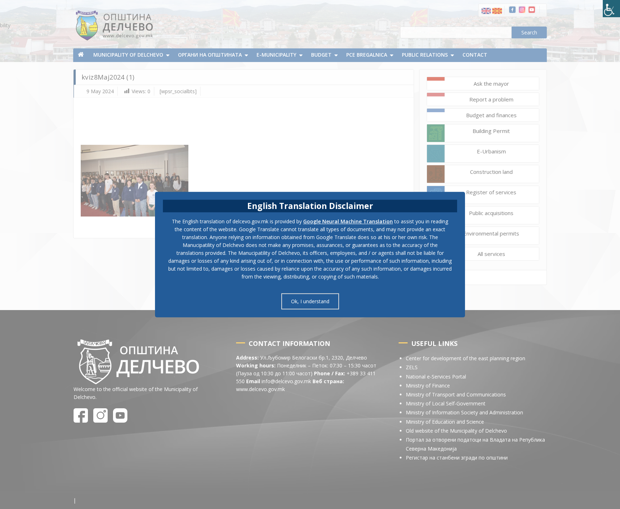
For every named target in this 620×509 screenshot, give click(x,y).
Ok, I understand (310, 301)
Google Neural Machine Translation (348, 221)
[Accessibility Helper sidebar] (611, 8)
